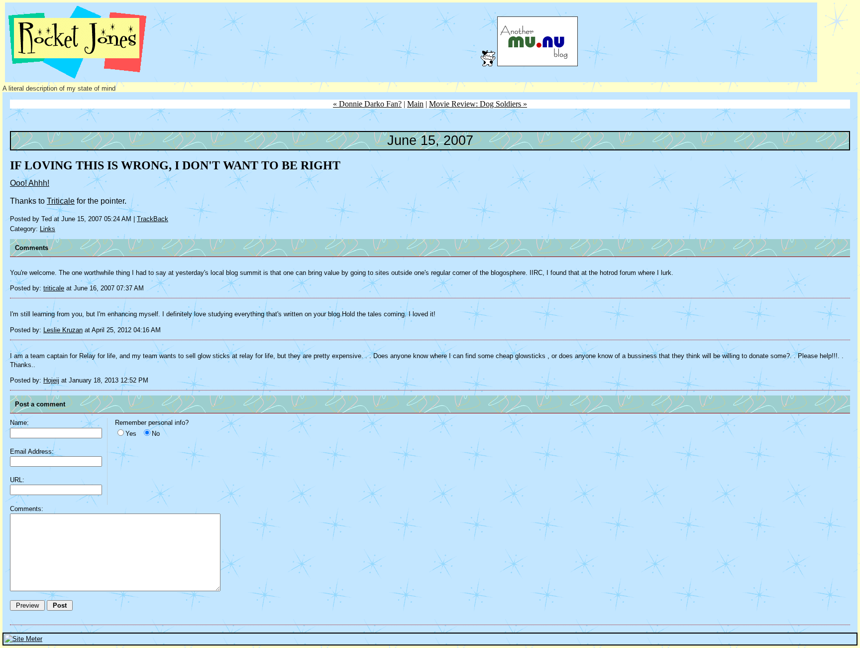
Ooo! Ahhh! (29, 183)
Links (47, 229)
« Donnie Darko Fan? (367, 104)
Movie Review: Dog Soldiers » (478, 104)
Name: (19, 422)
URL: (17, 480)
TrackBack (152, 219)
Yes (130, 433)
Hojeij (51, 380)
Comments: (26, 509)
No (156, 433)
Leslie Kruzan (63, 330)
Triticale (61, 201)
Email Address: (32, 451)
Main (415, 104)
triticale (53, 288)
